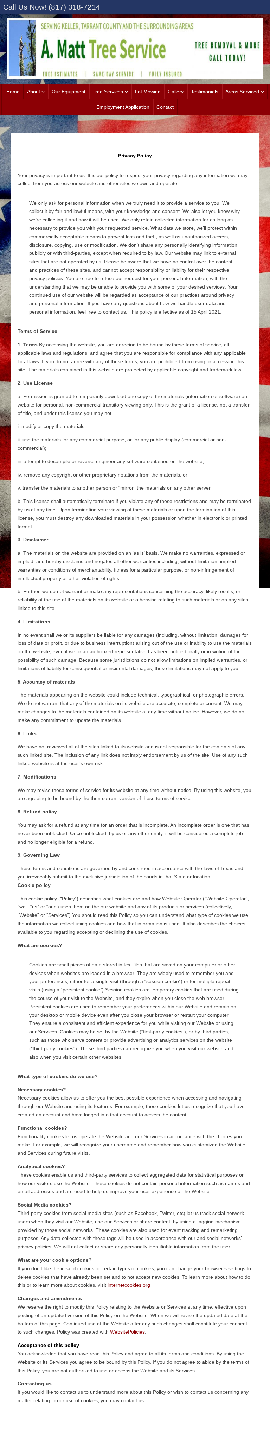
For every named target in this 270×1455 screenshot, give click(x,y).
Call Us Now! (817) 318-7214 (51, 7)
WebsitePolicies (127, 1332)
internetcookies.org (129, 1285)
